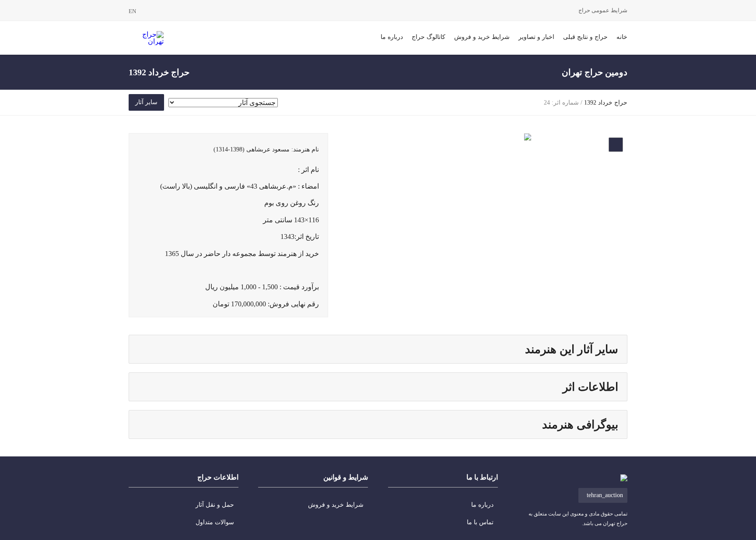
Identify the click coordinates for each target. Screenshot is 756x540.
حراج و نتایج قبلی (585, 37)
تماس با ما (480, 522)
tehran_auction (605, 495)
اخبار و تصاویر (536, 37)
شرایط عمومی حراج (602, 10)
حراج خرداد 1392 (605, 102)
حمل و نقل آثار (215, 504)
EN (132, 11)
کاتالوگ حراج (428, 37)
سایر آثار (146, 102)
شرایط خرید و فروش (482, 37)
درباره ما (392, 37)
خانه (621, 37)
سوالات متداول (215, 522)
